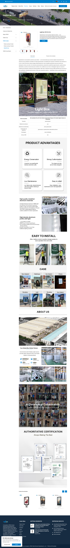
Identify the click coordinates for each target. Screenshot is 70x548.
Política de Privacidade (51, 546)
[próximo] (37, 51)
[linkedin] (64, 1)
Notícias (34, 6)
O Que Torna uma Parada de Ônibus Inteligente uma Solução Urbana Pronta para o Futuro (42, 525)
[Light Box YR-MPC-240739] (59, 501)
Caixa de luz (8, 27)
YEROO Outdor (21, 19)
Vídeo (39, 6)
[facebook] (61, 1)
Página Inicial (14, 6)
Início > (4, 27)
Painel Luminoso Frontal (8, 44)
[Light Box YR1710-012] (26, 501)
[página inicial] (5, 6)
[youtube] (66, 1)
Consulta (43, 40)
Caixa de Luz (30, 19)
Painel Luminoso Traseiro (9, 46)
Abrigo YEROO (6, 34)
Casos (30, 6)
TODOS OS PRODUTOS (7, 31)
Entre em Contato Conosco (51, 6)
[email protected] (57, 534)
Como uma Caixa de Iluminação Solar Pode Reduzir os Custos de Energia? (42, 531)
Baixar (42, 6)
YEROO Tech (5, 37)
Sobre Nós (20, 6)
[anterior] (19, 51)
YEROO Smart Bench (7, 51)
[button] (63, 491)
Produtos (26, 6)
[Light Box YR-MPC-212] (43, 501)
